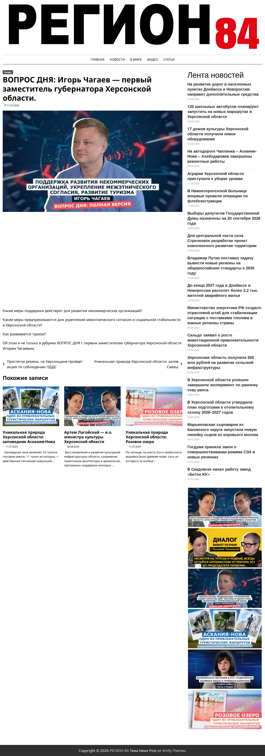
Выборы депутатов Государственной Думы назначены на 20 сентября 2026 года (223, 218)
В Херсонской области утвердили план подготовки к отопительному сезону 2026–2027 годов (220, 407)
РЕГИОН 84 (119, 750)
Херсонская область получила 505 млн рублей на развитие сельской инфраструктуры (220, 362)
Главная (97, 59)
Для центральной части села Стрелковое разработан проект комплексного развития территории (221, 240)
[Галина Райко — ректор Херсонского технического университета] (225, 669)
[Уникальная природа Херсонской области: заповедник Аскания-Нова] (225, 628)
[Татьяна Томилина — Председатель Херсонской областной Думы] (225, 547)
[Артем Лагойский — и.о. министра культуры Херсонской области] (225, 507)
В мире (136, 59)
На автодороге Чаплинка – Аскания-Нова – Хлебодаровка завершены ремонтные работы (222, 156)
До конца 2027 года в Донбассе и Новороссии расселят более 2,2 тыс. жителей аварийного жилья (222, 290)
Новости (117, 59)
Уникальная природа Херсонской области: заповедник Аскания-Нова (29, 437)
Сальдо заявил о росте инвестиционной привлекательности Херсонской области (222, 340)
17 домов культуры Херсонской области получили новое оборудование (217, 134)
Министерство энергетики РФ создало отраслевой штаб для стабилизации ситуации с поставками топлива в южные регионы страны (224, 315)
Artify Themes (173, 750)
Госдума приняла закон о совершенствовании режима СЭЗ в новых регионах (221, 452)
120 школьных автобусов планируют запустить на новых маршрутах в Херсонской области (223, 111)
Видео (152, 59)
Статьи (169, 59)
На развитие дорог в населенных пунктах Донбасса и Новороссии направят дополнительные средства (223, 89)
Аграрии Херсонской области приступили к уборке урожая (215, 175)
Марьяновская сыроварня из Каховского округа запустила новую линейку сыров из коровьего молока (222, 429)
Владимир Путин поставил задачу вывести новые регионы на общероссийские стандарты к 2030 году (220, 265)
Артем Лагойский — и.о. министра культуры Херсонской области (88, 437)
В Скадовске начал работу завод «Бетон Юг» (219, 471)
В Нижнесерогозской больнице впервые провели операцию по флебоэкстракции (217, 196)
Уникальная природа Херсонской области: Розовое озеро (147, 437)
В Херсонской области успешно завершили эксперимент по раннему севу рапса (222, 384)
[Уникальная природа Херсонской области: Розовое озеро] (225, 709)
